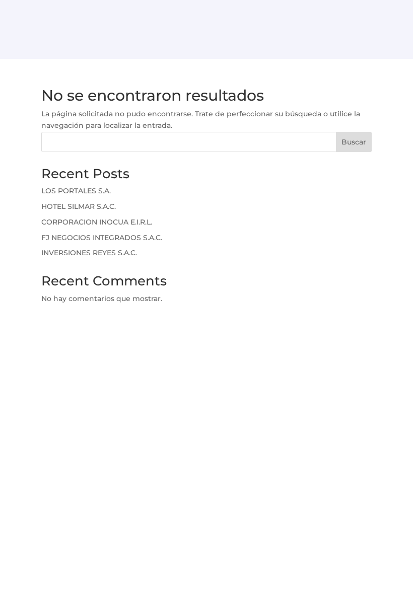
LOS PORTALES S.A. (76, 190)
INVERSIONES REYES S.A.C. (89, 252)
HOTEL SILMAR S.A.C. (78, 206)
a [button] (207, 46)
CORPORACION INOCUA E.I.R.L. (96, 222)
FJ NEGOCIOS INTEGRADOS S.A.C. (101, 237)
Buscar (353, 141)
